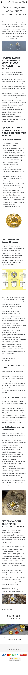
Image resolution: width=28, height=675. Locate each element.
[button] (26, 628)
